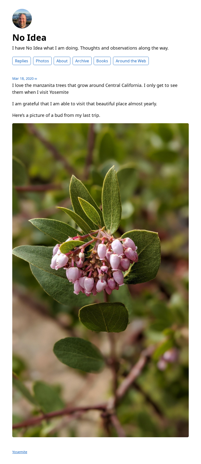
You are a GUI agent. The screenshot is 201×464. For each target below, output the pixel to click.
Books (102, 61)
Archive (82, 61)
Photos (42, 61)
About (62, 61)
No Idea (29, 37)
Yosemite (19, 452)
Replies (21, 61)
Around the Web (131, 61)
